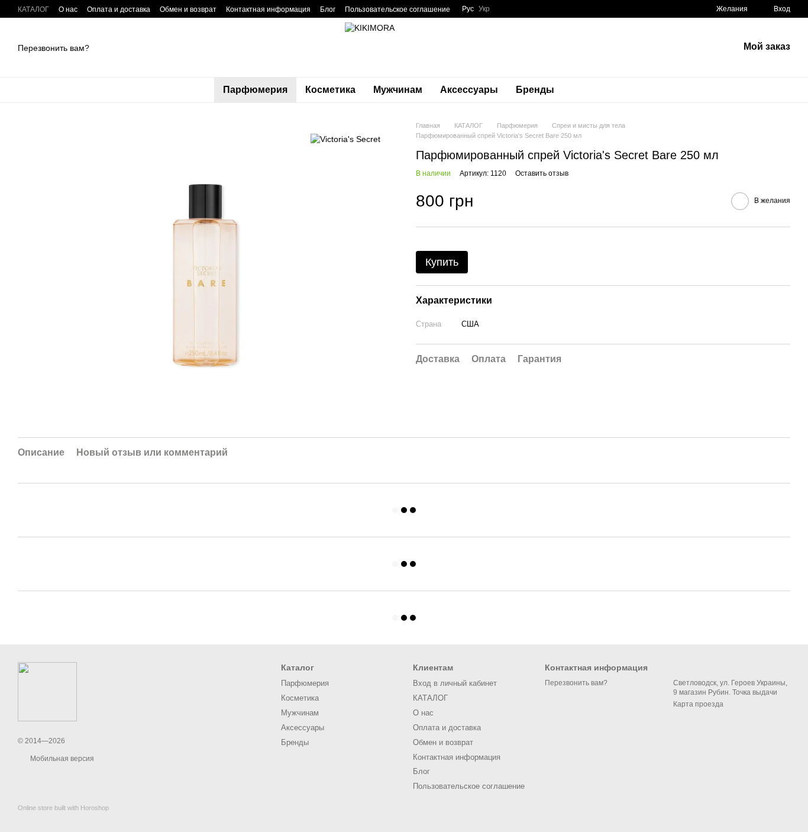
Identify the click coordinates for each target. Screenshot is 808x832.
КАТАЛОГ (33, 9)
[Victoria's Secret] (345, 138)
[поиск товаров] (584, 89)
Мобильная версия (61, 758)
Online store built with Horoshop (63, 807)
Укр (484, 8)
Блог (327, 9)
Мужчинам (397, 90)
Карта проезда (698, 704)
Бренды (535, 90)
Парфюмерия (255, 90)
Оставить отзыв (541, 174)
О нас (68, 9)
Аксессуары (469, 90)
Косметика (330, 90)
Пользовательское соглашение (397, 9)
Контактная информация (268, 9)
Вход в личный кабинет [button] (455, 683)
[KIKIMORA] (47, 691)
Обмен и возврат (188, 9)
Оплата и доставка (118, 9)
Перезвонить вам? (53, 48)
